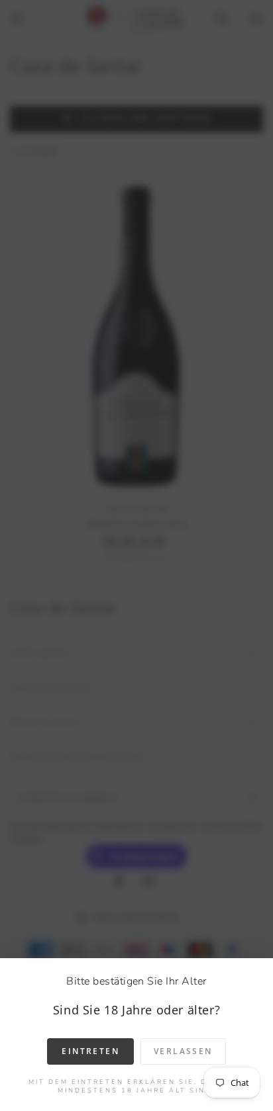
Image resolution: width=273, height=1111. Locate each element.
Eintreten (90, 1051)
